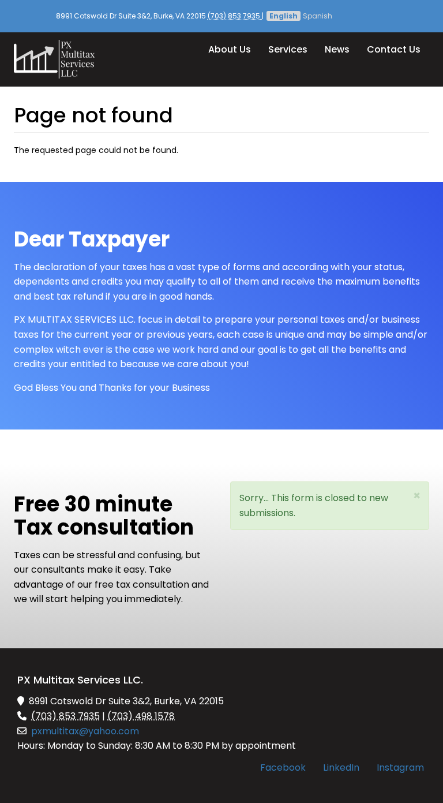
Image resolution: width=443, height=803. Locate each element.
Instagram (400, 767)
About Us (229, 49)
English (283, 16)
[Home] (58, 59)
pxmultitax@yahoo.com (85, 731)
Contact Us (394, 49)
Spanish (317, 16)
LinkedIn (341, 767)
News (337, 49)
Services (287, 49)
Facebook (283, 767)
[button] (417, 496)
